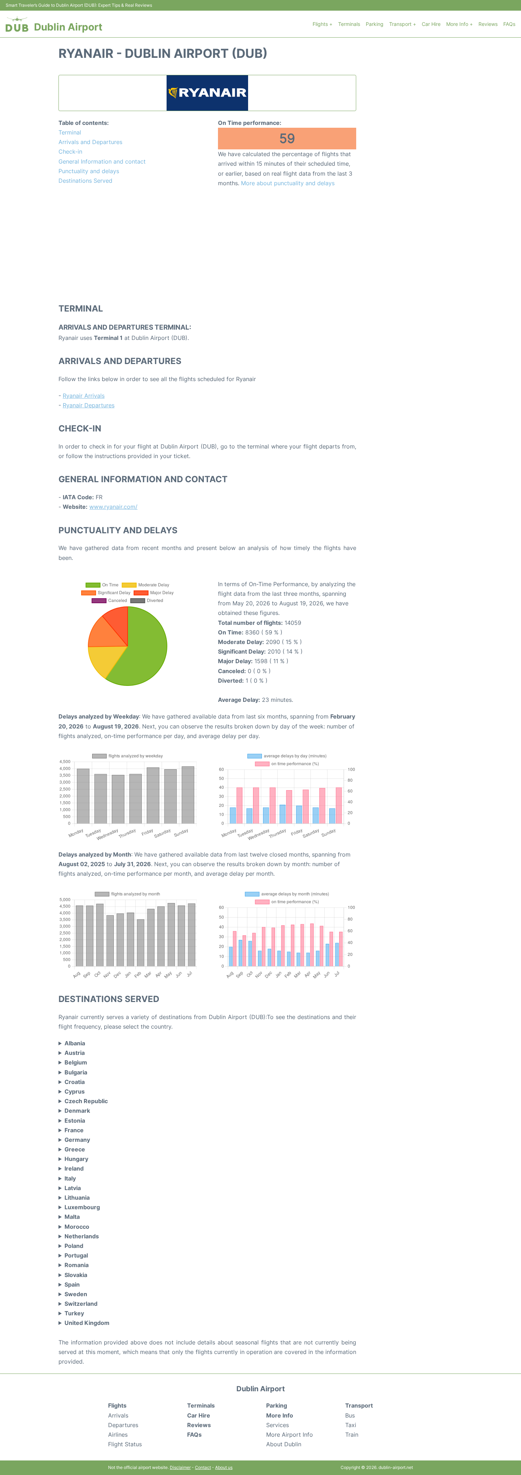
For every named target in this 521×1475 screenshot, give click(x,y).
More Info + (459, 24)
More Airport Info (289, 1434)
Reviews (488, 24)
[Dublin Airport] (17, 24)
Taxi (350, 1425)
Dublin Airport (68, 27)
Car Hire (431, 24)
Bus (350, 1415)
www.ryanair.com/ (113, 506)
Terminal (69, 132)
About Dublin (283, 1444)
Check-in (70, 151)
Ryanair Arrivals (84, 395)
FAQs (509, 24)
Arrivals (118, 1415)
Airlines (118, 1434)
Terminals (349, 24)
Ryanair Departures (88, 405)
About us (224, 1467)
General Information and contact (102, 161)
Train (351, 1434)
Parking (374, 24)
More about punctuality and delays (288, 183)
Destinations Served (85, 180)
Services (277, 1425)
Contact (203, 1467)
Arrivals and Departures (90, 141)
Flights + (322, 24)
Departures (123, 1425)
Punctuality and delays (88, 171)
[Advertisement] (207, 245)
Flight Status (125, 1444)
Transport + (402, 24)
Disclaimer (180, 1467)
